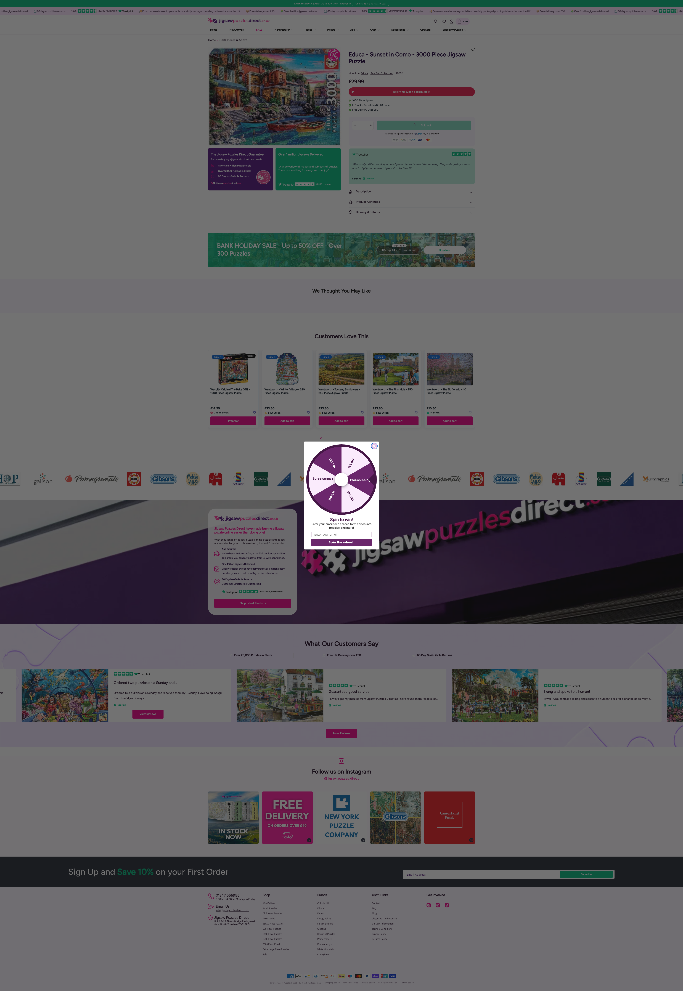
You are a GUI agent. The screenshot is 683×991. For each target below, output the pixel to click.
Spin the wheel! (341, 542)
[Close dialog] (374, 446)
